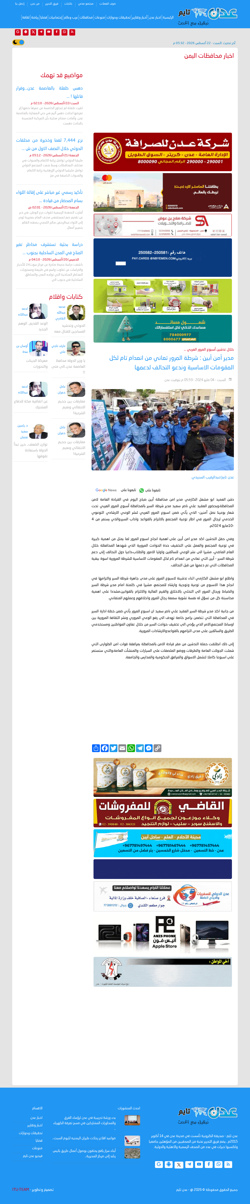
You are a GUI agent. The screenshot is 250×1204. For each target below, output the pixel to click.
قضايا (43, 17)
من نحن (35, 3)
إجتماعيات (55, 17)
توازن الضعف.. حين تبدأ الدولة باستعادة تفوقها (31, 450)
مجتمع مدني (86, 3)
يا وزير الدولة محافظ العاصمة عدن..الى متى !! (68, 366)
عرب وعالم (71, 17)
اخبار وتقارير (34, 1125)
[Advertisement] (163, 95)
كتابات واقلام (66, 297)
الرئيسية (168, 17)
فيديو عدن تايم (32, 1156)
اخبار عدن (155, 17)
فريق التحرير (51, 3)
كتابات (68, 3)
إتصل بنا (19, 3)
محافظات (86, 17)
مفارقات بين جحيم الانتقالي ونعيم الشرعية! (71, 407)
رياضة (35, 17)
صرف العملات (107, 3)
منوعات (99, 17)
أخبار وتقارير (139, 17)
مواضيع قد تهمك (62, 76)
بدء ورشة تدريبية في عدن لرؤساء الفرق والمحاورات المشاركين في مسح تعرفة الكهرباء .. (84, 1123)
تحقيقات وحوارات (118, 17)
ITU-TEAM (20, 1190)
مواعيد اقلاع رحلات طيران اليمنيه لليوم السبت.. (84, 1138)
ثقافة (26, 17)
